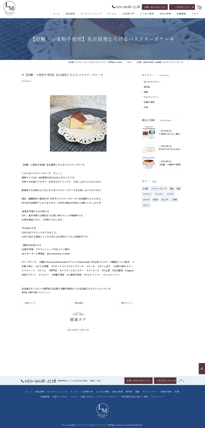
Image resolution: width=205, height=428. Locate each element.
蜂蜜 (171, 188)
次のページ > (127, 302)
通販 (146, 91)
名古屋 (145, 188)
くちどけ (170, 194)
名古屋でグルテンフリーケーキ (95, 288)
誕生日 (155, 199)
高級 (178, 188)
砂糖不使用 (32, 292)
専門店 (24, 292)
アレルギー (159, 194)
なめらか (146, 199)
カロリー (146, 205)
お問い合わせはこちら (154, 7)
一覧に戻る (78, 302)
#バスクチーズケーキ (78, 329)
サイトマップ (157, 396)
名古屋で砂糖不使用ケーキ (65, 288)
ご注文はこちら (182, 7)
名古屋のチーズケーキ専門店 (36, 288)
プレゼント (147, 194)
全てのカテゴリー (152, 81)
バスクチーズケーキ (159, 188)
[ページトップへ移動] (181, 380)
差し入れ (165, 199)
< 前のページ (29, 302)
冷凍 (146, 107)
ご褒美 (174, 199)
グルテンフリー (44, 292)
